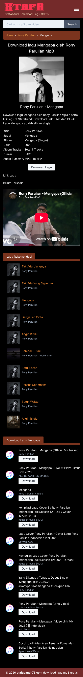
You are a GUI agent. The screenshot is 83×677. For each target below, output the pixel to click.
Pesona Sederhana (34, 384)
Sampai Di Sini (31, 351)
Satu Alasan (29, 367)
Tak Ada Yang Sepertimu (38, 283)
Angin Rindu (29, 334)
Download (28, 458)
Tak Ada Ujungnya (34, 266)
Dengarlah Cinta (32, 317)
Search (72, 24)
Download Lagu (41, 167)
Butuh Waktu (30, 401)
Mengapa (28, 300)
